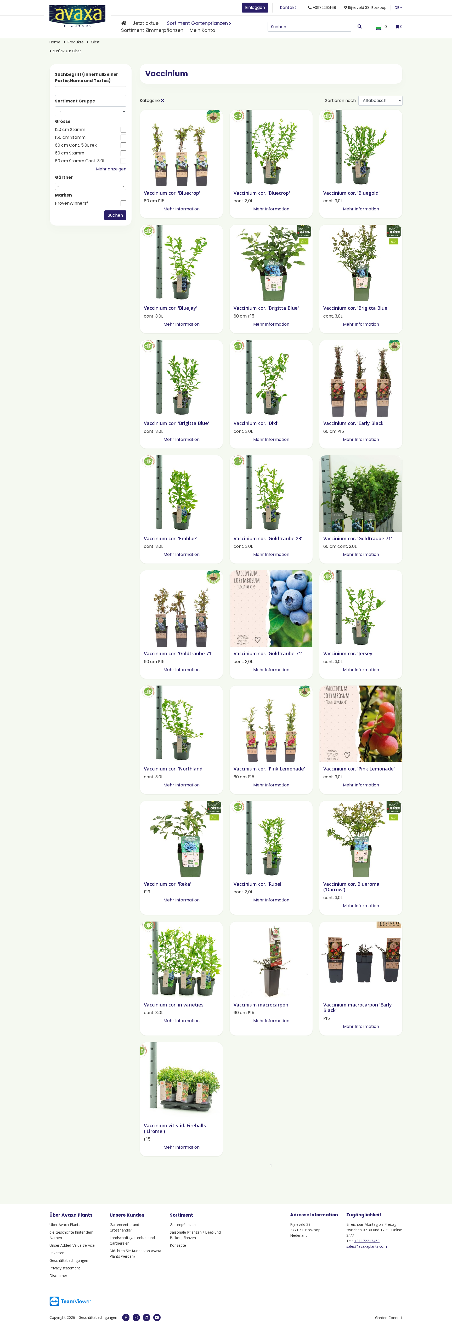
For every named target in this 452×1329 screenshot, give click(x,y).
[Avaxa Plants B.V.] (77, 15)
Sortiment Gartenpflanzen (197, 23)
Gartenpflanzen (183, 1224)
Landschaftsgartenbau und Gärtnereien (132, 1240)
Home (55, 42)
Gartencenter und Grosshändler (124, 1227)
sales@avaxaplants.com (366, 1246)
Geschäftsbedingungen (68, 1260)
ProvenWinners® (71, 203)
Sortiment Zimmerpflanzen (152, 30)
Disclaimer (58, 1275)
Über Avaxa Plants (64, 1224)
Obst (95, 42)
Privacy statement (64, 1267)
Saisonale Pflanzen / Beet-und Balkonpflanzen (195, 1235)
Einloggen (255, 7)
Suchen (115, 215)
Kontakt (288, 7)
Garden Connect (389, 1317)
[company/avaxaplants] (146, 1317)
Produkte (76, 42)
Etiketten (56, 1252)
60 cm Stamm (69, 153)
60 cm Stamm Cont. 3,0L (80, 161)
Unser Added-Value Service (72, 1245)
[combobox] (90, 186)
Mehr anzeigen (111, 169)
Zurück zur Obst (66, 51)
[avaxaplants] (125, 1317)
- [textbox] (58, 186)
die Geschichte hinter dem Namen (71, 1235)
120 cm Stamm (70, 130)
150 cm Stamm (70, 137)
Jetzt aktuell (147, 23)
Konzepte (178, 1245)
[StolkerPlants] (157, 1317)
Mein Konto (202, 30)
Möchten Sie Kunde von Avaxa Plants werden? (135, 1253)
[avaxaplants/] (136, 1317)
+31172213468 (367, 1240)
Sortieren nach (340, 100)
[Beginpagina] (123, 23)
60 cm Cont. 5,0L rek (76, 145)
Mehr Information (181, 209)
